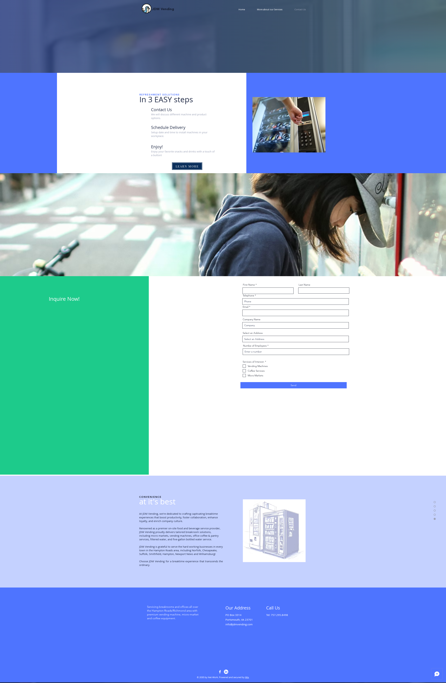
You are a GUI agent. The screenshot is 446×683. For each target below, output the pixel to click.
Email (245, 307)
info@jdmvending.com (239, 624)
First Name (249, 284)
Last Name (304, 284)
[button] (266, 9)
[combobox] (295, 339)
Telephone (248, 295)
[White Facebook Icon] (220, 672)
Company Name (251, 319)
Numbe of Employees (255, 345)
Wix (247, 677)
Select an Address (253, 333)
